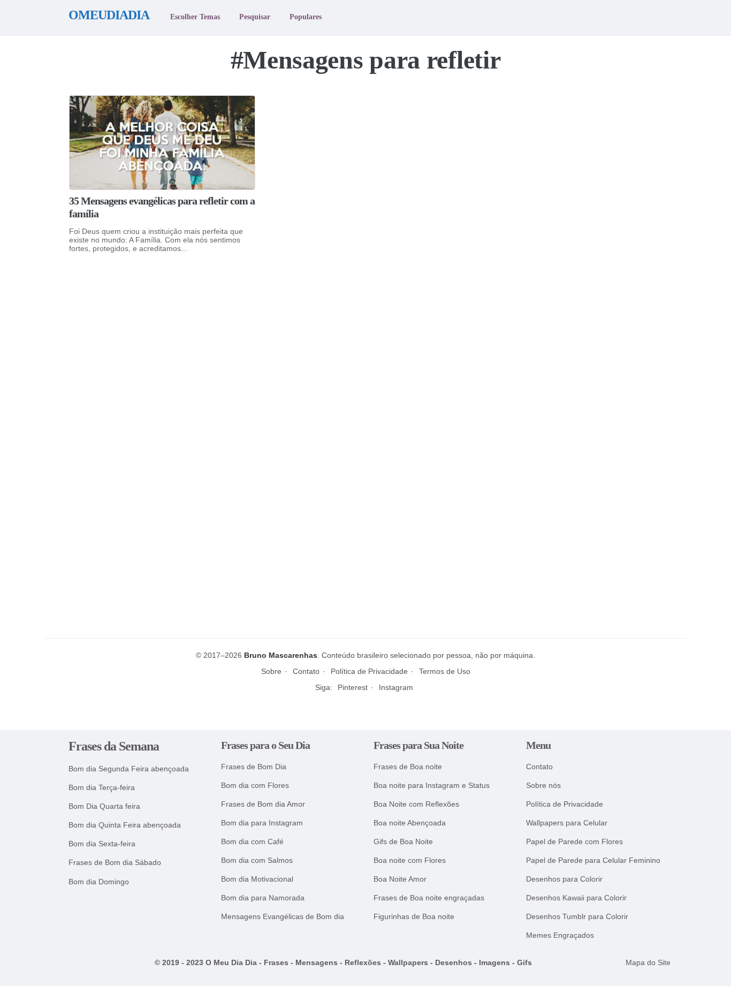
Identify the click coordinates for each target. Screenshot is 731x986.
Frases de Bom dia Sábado (114, 863)
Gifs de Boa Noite (403, 842)
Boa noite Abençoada (410, 823)
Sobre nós (543, 786)
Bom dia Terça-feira (101, 788)
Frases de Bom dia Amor (263, 804)
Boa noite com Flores (410, 860)
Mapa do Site (648, 963)
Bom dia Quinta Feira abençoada (124, 825)
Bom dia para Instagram (262, 823)
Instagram (396, 687)
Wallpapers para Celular (566, 823)
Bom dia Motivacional (257, 879)
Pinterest (353, 687)
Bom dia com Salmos (257, 860)
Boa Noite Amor (400, 879)
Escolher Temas (195, 16)
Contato (306, 671)
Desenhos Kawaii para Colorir (576, 898)
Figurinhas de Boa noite (414, 917)
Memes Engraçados (560, 935)
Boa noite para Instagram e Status (432, 786)
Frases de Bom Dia (253, 767)
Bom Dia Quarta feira (104, 806)
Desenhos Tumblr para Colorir (577, 917)
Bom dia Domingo (98, 882)
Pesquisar (254, 16)
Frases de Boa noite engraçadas (429, 898)
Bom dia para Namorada (262, 898)
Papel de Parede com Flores (574, 842)
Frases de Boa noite (408, 767)
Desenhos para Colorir (564, 879)
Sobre (271, 671)
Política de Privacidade (369, 671)
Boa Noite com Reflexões (416, 804)
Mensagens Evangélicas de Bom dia (282, 917)
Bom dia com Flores (255, 786)
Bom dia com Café (252, 842)
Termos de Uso (444, 671)
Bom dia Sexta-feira (101, 844)
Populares (306, 16)
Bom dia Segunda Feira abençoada (128, 769)
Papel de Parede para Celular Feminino (593, 860)
